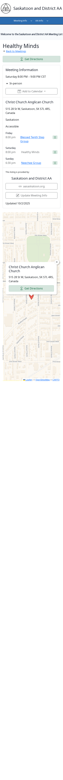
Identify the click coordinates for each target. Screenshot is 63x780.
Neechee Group (31, 163)
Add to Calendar (32, 91)
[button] (31, 296)
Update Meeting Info (34, 195)
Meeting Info (20, 20)
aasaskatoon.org (34, 186)
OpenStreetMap (42, 379)
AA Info (39, 20)
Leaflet (28, 379)
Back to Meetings (16, 51)
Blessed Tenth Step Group (32, 139)
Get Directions (34, 59)
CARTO (55, 379)
